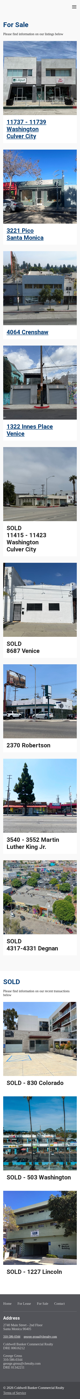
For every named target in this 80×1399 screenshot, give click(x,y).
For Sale (15, 25)
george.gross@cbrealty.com (40, 1336)
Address (11, 1318)
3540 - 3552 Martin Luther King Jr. (33, 843)
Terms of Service (14, 1393)
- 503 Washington (39, 1177)
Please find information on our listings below (33, 34)
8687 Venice (23, 647)
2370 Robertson (28, 745)
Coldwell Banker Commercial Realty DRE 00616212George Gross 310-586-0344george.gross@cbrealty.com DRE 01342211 (28, 1355)
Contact (59, 1303)
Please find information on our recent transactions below (36, 993)
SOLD (11, 982)
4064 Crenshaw (27, 332)
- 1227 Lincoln (34, 1271)
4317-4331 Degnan (32, 945)
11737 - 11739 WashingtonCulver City (26, 129)
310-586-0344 (11, 1336)
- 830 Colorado (35, 1082)
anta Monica (27, 237)
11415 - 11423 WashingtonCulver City (26, 539)
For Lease (24, 1303)
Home (7, 1303)
